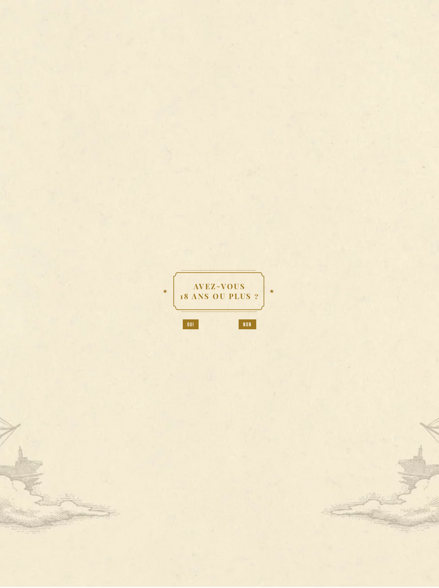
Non (247, 324)
